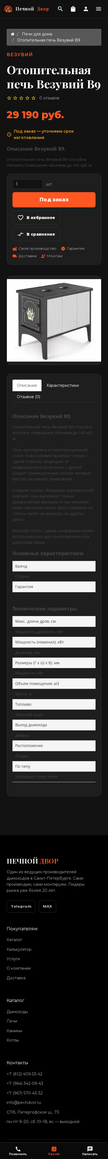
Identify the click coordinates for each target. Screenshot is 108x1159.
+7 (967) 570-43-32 (25, 1093)
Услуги (13, 958)
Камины (14, 1030)
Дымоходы (17, 1011)
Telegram (21, 906)
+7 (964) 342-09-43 (25, 1083)
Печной (32, 9)
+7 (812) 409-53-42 (24, 1074)
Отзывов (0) (28, 396)
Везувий (20, 54)
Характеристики (63, 385)
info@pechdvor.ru (24, 1102)
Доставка (16, 977)
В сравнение (36, 234)
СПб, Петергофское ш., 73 (33, 1112)
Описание (27, 385)
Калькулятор (19, 949)
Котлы (13, 1040)
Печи (12, 1021)
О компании (19, 968)
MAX (47, 906)
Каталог (14, 939)
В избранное (36, 217)
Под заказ (54, 200)
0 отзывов (49, 98)
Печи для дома (37, 34)
